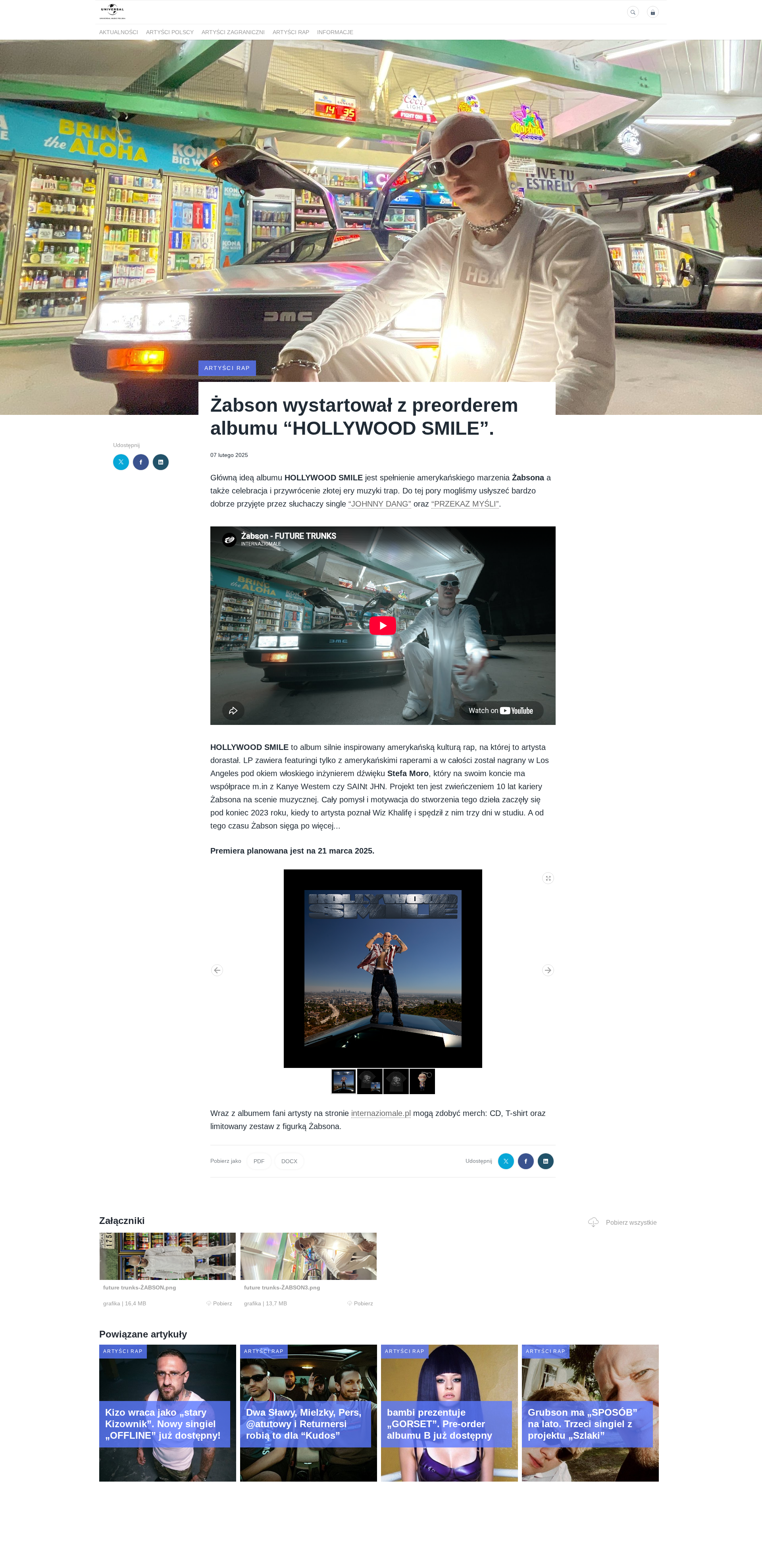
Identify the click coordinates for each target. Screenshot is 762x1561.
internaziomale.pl (381, 1113)
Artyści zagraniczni (233, 32)
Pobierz (222, 1303)
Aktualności (118, 32)
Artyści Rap (291, 32)
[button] (548, 876)
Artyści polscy (170, 32)
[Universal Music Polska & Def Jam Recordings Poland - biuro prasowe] (112, 19)
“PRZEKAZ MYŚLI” (465, 503)
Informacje (335, 32)
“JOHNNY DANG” (379, 503)
